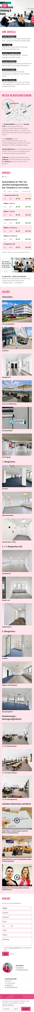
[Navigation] (4, 5)
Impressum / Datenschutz (18, 997)
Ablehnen (16, 1009)
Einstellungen (7, 1009)
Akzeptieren (26, 1009)
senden (5, 954)
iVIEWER (5, 996)
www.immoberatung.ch (12, 987)
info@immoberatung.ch (22, 970)
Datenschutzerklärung (14, 948)
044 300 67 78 (20, 968)
